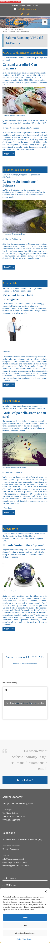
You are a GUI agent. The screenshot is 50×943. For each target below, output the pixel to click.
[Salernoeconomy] (17, 22)
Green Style (10, 528)
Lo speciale (10, 283)
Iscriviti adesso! (25, 780)
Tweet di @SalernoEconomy (25, 703)
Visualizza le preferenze (25, 933)
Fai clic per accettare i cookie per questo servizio (25, 703)
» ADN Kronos (9, 885)
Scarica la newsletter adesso (25, 664)
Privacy (29, 939)
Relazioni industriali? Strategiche (17, 297)
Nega (25, 925)
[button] (45, 891)
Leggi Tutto (9, 153)
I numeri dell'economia (17, 169)
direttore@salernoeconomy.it (15, 862)
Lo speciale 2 (11, 400)
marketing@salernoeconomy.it (15, 866)
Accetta (25, 917)
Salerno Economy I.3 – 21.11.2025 (25, 657)
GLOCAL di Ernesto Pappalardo (23, 52)
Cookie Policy (21, 939)
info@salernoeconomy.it (26, 9)
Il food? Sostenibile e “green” (23, 545)
